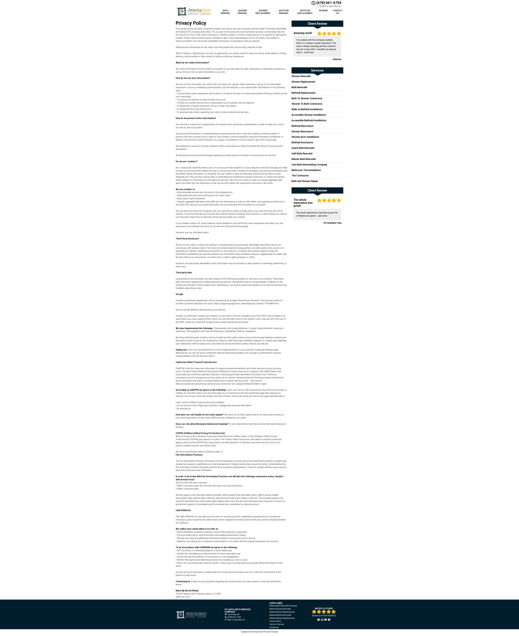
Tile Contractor (300, 175)
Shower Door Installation (305, 136)
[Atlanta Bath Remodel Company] (195, 615)
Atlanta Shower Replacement (282, 612)
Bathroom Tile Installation (306, 170)
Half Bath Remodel (302, 153)
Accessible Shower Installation (309, 114)
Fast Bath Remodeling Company (309, 164)
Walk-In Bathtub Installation (307, 109)
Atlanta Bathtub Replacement (282, 618)
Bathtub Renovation (303, 125)
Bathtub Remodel (284, 11)
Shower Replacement (263, 11)
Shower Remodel (242, 11)
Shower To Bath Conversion (307, 103)
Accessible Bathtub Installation (309, 120)
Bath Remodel (225, 11)
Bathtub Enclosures (302, 142)
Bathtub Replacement (305, 11)
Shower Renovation (302, 131)
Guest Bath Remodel (303, 148)
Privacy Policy (275, 621)
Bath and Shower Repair (305, 181)
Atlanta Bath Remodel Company (283, 606)
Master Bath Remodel (304, 159)
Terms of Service (276, 624)
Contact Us (338, 11)
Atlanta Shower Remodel (280, 609)
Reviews (323, 10)
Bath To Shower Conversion (307, 98)
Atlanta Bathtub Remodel (280, 615)
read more (309, 52)
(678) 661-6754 (328, 3)
